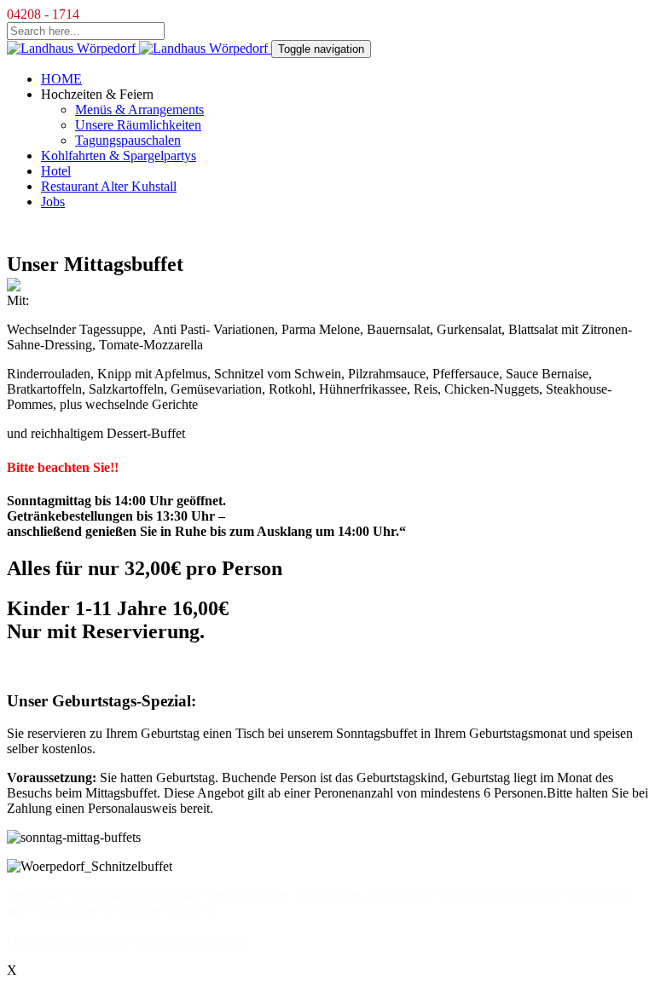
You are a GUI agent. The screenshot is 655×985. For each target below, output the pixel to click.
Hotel (56, 171)
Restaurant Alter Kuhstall (109, 186)
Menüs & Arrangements (139, 109)
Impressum (216, 941)
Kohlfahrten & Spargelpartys (118, 155)
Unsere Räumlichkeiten (138, 125)
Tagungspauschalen (128, 140)
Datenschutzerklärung (66, 941)
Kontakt (155, 941)
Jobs (53, 201)
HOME (61, 79)
